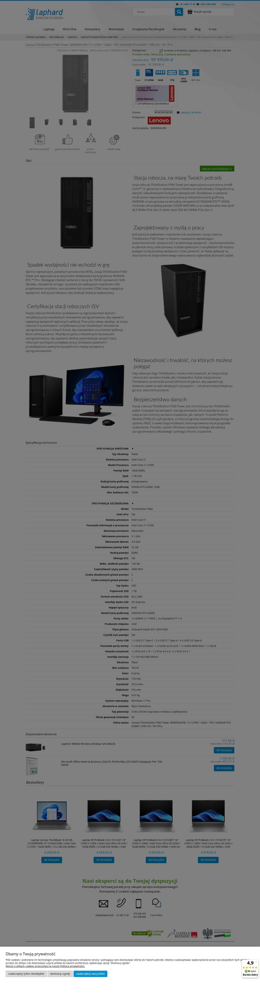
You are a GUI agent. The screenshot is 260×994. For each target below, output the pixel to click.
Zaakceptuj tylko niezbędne (26, 973)
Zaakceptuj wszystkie (90, 973)
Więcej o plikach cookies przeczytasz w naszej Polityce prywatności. (45, 966)
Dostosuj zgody (60, 973)
